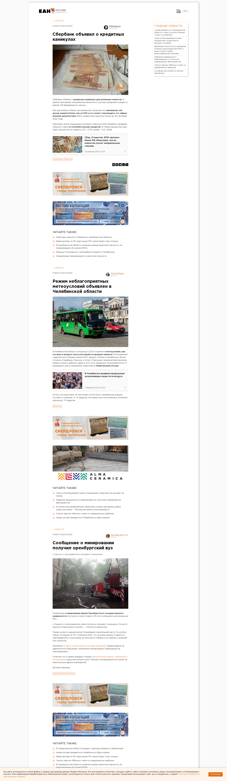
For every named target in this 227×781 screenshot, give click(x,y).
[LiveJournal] (126, 164)
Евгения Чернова (119, 535)
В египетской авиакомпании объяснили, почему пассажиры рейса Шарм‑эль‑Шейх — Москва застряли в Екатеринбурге (88, 508)
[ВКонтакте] (113, 164)
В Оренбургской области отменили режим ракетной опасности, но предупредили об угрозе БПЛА (89, 246)
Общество (68, 159)
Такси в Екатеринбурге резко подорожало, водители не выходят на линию (90, 494)
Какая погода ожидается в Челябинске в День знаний (82, 518)
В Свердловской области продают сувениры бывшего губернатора (89, 748)
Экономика (57, 159)
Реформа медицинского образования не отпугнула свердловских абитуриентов (88, 501)
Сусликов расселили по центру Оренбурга (168, 72)
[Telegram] (120, 164)
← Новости (58, 21)
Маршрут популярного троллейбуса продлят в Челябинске (85, 252)
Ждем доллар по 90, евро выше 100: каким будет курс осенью (87, 241)
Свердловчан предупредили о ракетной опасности (81, 256)
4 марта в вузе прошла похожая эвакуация (84, 646)
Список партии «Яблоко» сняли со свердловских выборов (85, 514)
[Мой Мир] (123, 164)
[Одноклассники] (117, 164)
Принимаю (215, 774)
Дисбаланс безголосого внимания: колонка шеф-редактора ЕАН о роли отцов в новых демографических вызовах (170, 50)
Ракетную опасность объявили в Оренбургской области (84, 237)
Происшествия (59, 673)
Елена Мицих (117, 273)
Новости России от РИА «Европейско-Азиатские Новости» (47, 11)
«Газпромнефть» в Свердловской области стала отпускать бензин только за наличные (169, 32)
